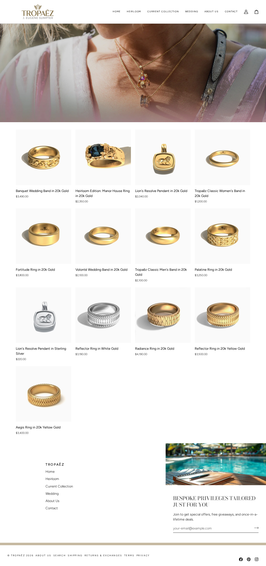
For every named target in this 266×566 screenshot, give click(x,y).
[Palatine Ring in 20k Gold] (222, 236)
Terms (129, 555)
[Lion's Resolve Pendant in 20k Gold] (163, 157)
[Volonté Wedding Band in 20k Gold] (103, 236)
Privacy (143, 555)
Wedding (52, 494)
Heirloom (52, 479)
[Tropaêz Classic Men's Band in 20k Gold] (163, 236)
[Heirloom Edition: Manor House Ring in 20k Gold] (103, 157)
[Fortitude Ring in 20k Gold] (43, 236)
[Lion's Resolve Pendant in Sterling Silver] (43, 315)
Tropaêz (18, 555)
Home (50, 472)
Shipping (75, 555)
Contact (52, 508)
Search (59, 555)
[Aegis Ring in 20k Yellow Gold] (43, 394)
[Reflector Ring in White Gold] (103, 315)
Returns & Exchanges (103, 555)
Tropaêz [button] (55, 464)
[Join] (255, 527)
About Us (52, 501)
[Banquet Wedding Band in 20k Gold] (43, 157)
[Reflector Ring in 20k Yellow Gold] (222, 315)
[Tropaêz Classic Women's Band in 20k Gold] (222, 157)
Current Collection (59, 486)
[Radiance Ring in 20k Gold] (163, 315)
